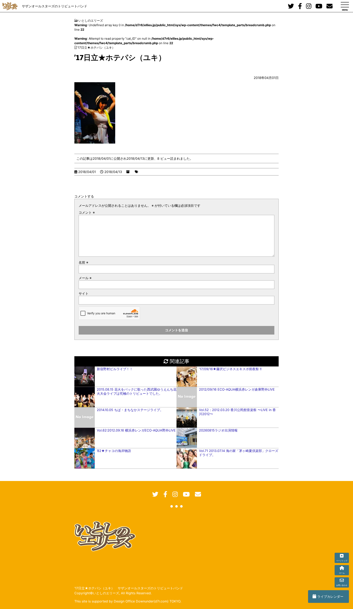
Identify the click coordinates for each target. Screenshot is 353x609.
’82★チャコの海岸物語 (114, 451)
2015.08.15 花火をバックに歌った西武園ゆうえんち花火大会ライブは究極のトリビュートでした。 (136, 391)
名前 (83, 262)
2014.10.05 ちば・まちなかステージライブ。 (130, 410)
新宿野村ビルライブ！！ (115, 369)
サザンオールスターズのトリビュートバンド (54, 6)
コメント (87, 212)
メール (85, 278)
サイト (83, 293)
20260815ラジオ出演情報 (218, 430)
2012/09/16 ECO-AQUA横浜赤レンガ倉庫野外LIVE (237, 389)
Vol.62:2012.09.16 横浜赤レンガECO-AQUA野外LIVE (136, 430)
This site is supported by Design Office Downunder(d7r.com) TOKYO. (127, 601)
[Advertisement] (173, 546)
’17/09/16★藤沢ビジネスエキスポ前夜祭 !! (230, 369)
